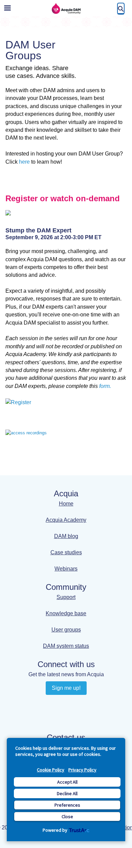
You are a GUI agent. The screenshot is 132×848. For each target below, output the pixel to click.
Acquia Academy (66, 520)
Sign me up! (66, 688)
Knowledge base (66, 613)
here (24, 162)
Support (66, 597)
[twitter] (73, 716)
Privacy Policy (82, 770)
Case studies (66, 552)
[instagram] (59, 716)
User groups (66, 630)
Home (66, 503)
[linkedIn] (59, 703)
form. (105, 386)
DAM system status (66, 646)
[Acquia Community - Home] (66, 8)
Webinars (66, 569)
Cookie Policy (50, 770)
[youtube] (73, 703)
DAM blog (66, 536)
